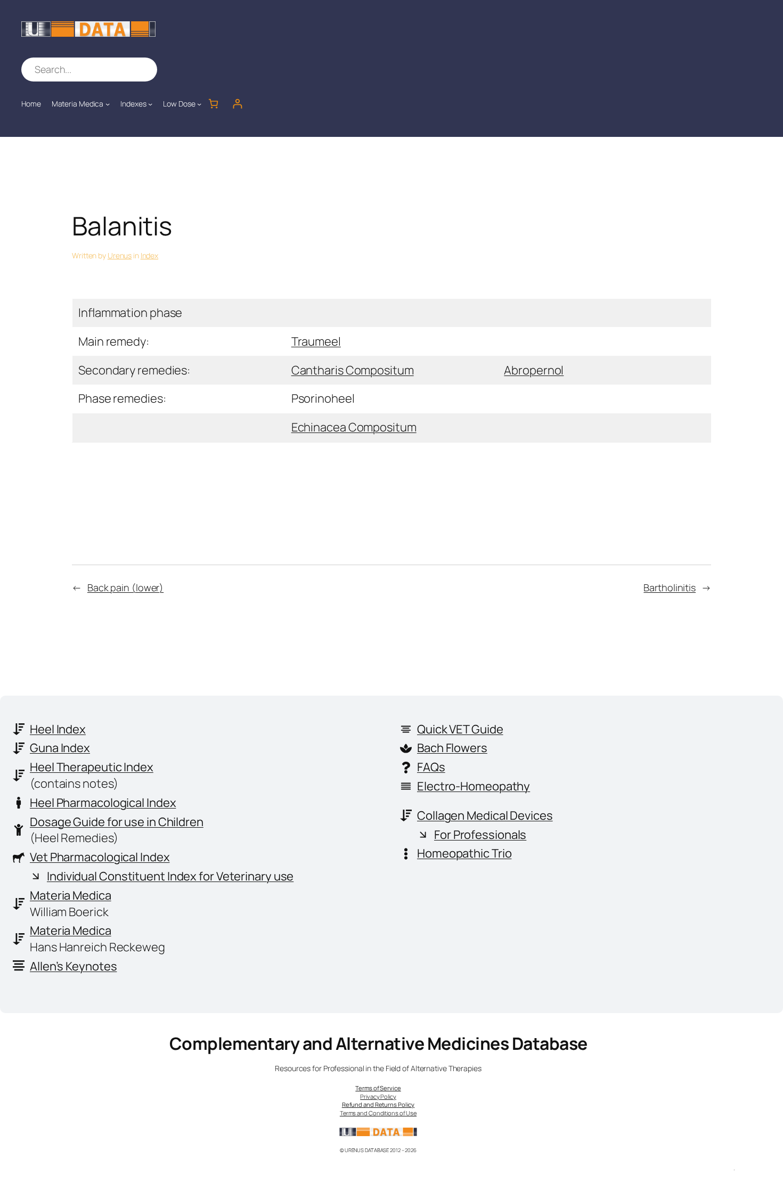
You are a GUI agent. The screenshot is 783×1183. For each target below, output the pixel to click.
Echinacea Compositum (354, 427)
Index (150, 255)
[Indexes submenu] (150, 104)
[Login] (237, 104)
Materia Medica (70, 895)
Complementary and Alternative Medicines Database (378, 1043)
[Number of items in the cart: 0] (213, 104)
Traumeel (316, 341)
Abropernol (534, 370)
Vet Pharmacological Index (100, 857)
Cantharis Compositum (352, 370)
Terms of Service (378, 1088)
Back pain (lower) (125, 587)
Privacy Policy (378, 1096)
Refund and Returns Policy (378, 1104)
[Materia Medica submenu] (107, 104)
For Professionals (480, 835)
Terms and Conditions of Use (378, 1113)
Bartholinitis (669, 587)
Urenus (120, 255)
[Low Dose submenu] (199, 104)
